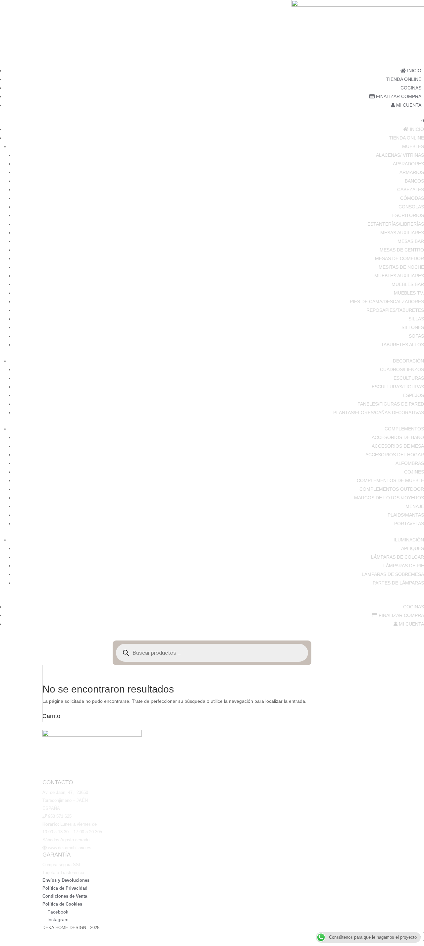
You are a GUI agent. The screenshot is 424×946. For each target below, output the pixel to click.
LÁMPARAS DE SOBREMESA (393, 574)
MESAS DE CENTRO (402, 249)
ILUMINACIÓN (409, 539)
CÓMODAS (412, 198)
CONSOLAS (411, 206)
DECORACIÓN (408, 360)
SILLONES (412, 327)
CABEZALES (410, 189)
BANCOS (414, 181)
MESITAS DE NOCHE (401, 267)
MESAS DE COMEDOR (399, 258)
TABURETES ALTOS (402, 344)
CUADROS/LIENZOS (402, 369)
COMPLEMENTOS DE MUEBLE (390, 480)
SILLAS (416, 318)
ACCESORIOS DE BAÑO (398, 437)
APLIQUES (412, 548)
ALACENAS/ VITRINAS (400, 155)
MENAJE (414, 506)
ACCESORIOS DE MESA (398, 446)
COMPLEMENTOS (404, 428)
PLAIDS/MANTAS (406, 515)
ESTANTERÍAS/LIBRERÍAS (395, 224)
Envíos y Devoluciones (65, 880)
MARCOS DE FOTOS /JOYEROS (389, 497)
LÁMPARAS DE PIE (403, 565)
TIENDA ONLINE (403, 79)
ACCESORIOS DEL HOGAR (394, 454)
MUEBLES (413, 146)
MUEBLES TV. (409, 293)
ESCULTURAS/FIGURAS (398, 386)
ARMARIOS (411, 172)
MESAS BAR (411, 241)
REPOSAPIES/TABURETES (395, 310)
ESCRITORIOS (408, 215)
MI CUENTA (408, 105)
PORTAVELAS (409, 523)
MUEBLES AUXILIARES (399, 275)
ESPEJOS (413, 395)
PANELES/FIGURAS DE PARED (390, 404)
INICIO (413, 70)
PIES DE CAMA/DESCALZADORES (387, 301)
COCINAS (410, 87)
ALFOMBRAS (410, 463)
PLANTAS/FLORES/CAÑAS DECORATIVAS (378, 412)
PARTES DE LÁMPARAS (398, 582)
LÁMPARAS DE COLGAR (397, 557)
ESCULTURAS (409, 378)
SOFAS (416, 336)
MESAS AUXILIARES (402, 232)
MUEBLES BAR (408, 284)
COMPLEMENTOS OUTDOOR (391, 489)
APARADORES (408, 163)
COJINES (414, 471)
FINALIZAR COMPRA (398, 96)
